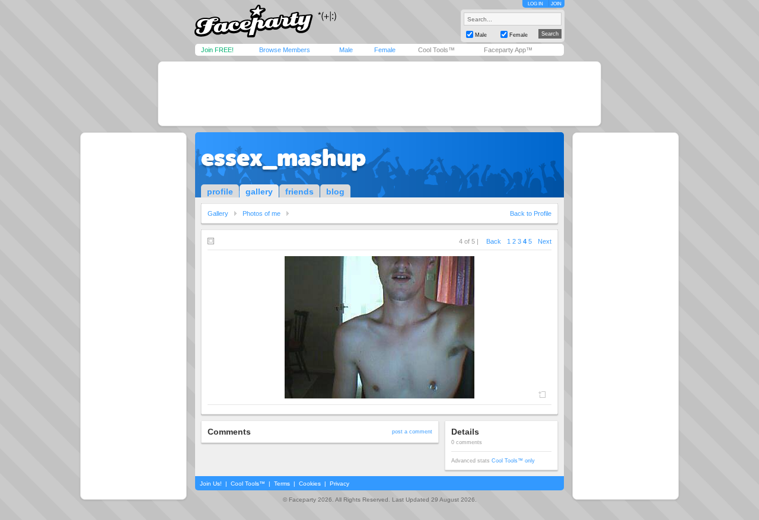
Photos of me (261, 213)
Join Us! (211, 483)
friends (299, 191)
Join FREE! (217, 49)
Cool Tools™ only (513, 461)
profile (220, 191)
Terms (282, 483)
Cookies (310, 483)
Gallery (218, 213)
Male (346, 49)
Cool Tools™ (436, 49)
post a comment (412, 432)
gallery (259, 191)
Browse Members (284, 49)
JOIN (556, 4)
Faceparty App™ (508, 49)
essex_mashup (283, 157)
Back (493, 241)
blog (335, 191)
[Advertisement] (379, 93)
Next (544, 241)
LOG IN (535, 4)
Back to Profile (530, 213)
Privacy (339, 483)
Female (385, 49)
